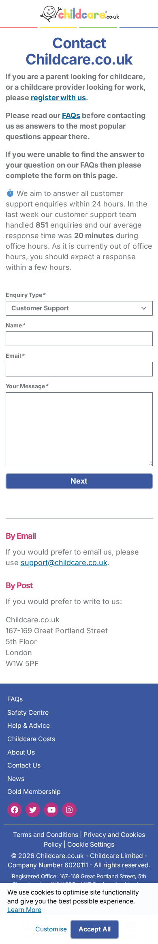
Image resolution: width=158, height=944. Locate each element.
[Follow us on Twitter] (33, 809)
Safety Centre (28, 712)
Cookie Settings (90, 844)
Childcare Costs (31, 739)
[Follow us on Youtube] (51, 809)
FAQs (71, 115)
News (15, 779)
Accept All (95, 929)
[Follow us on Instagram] (69, 809)
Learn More (24, 910)
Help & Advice (28, 725)
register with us (58, 97)
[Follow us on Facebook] (14, 809)
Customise (51, 929)
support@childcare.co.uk (64, 562)
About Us (21, 752)
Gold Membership (34, 792)
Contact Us (24, 765)
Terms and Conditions (45, 835)
